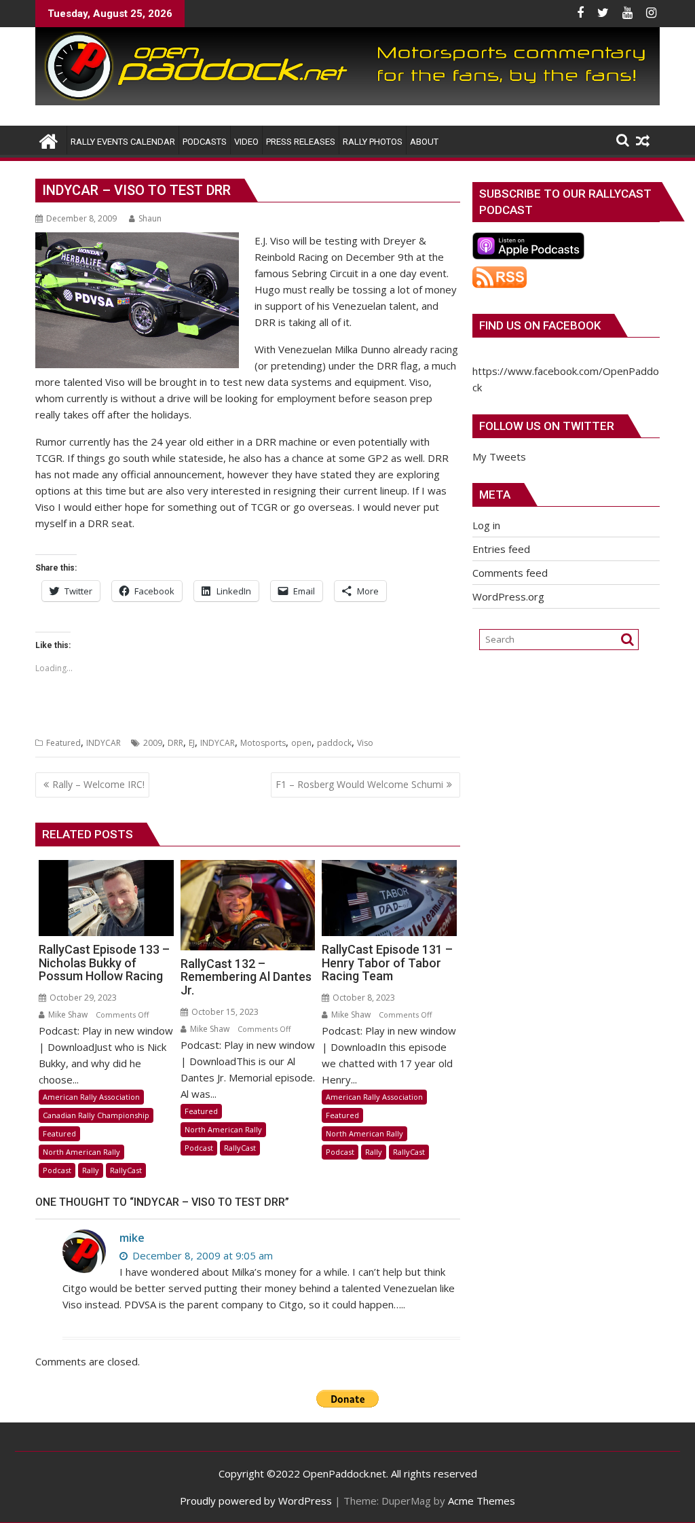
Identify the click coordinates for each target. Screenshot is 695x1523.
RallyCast (126, 1170)
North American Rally (81, 1152)
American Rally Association (91, 1097)
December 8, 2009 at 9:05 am (201, 1255)
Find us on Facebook (540, 325)
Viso (365, 743)
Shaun (150, 218)
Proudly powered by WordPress (256, 1500)
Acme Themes (481, 1500)
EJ (192, 743)
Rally (90, 1170)
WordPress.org (508, 596)
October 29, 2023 (82, 997)
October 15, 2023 (224, 1012)
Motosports (263, 743)
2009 (152, 743)
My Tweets (499, 456)
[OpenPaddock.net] (347, 101)
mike (132, 1237)
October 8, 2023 (363, 997)
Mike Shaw (67, 1014)
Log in (486, 525)
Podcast (57, 1170)
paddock (334, 743)
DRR (175, 743)
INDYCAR (103, 743)
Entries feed (501, 549)
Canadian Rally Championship (96, 1115)
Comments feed (510, 572)
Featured (63, 743)
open (301, 743)
